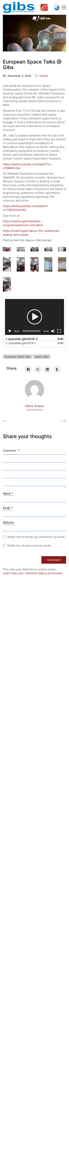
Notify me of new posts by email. (29, 545)
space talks (41, 356)
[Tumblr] (57, 369)
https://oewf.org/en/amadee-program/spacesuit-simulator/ (23, 223)
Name (8, 493)
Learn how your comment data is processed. (33, 573)
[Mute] (53, 331)
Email (8, 508)
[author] (34, 389)
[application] (34, 317)
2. (21, 343)
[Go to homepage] (31, 7)
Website (8, 522)
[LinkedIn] (47, 369)
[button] (64, 7)
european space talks (17, 356)
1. (22, 338)
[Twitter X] (38, 369)
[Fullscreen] (59, 331)
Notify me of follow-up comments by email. (36, 537)
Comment (11, 450)
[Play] (10, 331)
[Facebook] (28, 369)
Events (43, 75)
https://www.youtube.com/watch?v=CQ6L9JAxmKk (25, 208)
